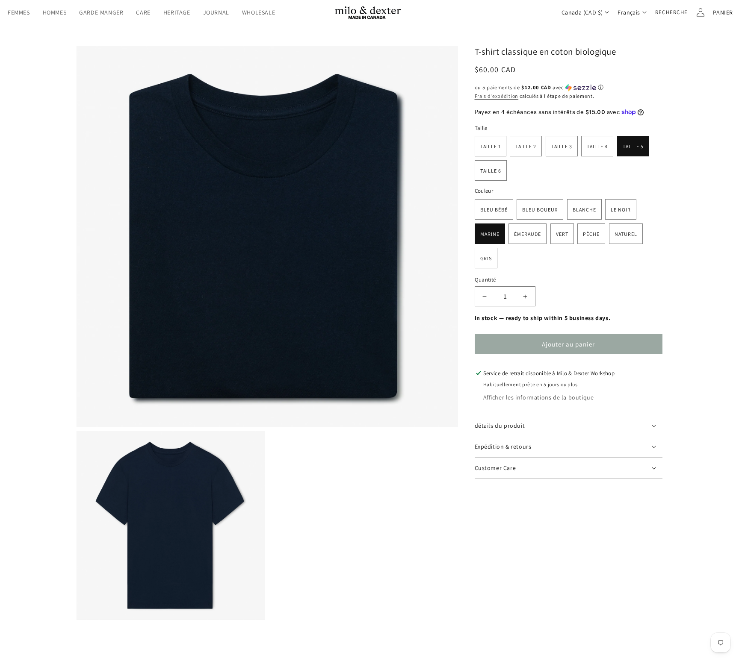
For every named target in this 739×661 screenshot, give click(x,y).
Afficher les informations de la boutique (538, 397)
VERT (562, 234)
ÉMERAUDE (527, 234)
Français (629, 12)
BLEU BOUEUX (540, 209)
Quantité (485, 279)
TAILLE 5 (633, 146)
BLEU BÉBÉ (494, 209)
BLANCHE (584, 209)
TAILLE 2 (525, 146)
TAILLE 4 (597, 146)
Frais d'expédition (497, 96)
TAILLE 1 (490, 146)
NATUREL (626, 234)
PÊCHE (591, 234)
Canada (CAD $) (582, 12)
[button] (18, 12)
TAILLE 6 (490, 170)
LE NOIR (621, 209)
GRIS (486, 258)
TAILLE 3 (561, 146)
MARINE (490, 234)
